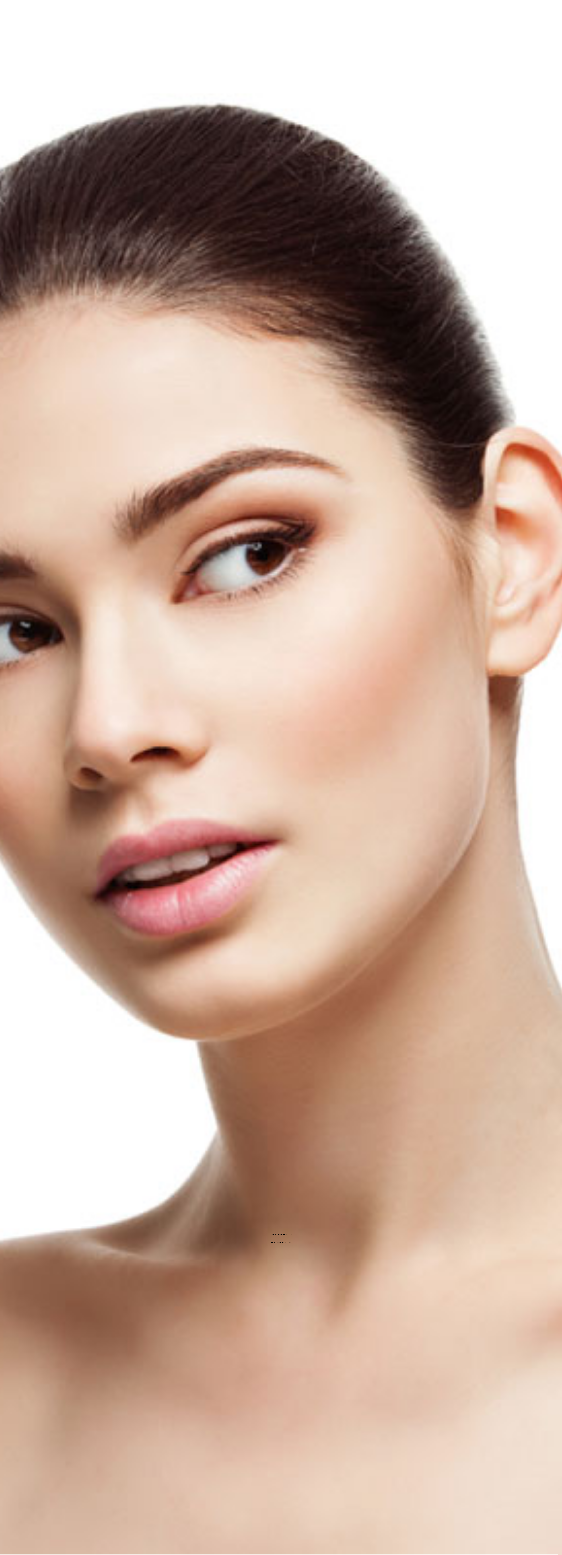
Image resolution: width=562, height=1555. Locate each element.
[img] (281, 777)
